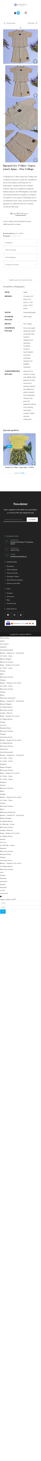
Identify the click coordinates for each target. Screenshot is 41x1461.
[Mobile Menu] (25, 13)
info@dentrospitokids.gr (19, 556)
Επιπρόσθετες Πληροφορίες (20, 280)
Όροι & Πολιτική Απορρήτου (15, 580)
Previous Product (11, 23)
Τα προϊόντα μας (11, 603)
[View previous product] (4, 23)
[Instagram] (14, 615)
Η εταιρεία (10, 593)
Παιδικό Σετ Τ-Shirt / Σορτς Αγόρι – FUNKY (19, 467)
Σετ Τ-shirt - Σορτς (15, 236)
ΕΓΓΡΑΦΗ (32, 519)
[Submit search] (3, 911)
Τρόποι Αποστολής (10, 250)
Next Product (31, 23)
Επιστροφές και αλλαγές (12, 264)
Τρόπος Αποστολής (12, 573)
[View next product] (36, 23)
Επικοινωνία (10, 596)
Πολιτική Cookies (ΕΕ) (13, 583)
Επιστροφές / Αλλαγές (13, 576)
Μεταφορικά (9, 242)
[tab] (20, 280)
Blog (8, 600)
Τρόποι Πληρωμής (10, 257)
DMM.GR (28, 634)
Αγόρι (25, 292)
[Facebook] (8, 615)
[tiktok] (21, 615)
